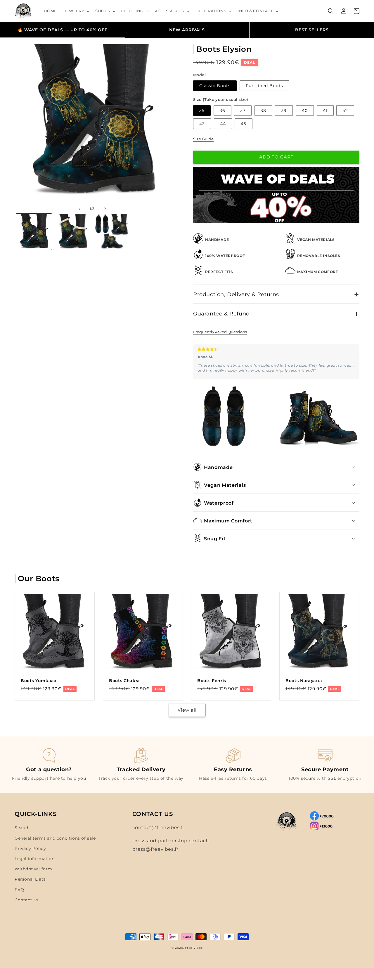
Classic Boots (215, 85)
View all (187, 710)
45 (243, 123)
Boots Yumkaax (39, 680)
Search (22, 827)
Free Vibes (193, 948)
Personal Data (30, 879)
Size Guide (203, 139)
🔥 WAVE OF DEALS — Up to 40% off (63, 29)
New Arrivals (187, 29)
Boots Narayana (303, 680)
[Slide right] (105, 208)
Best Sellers (312, 29)
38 (263, 110)
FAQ (19, 889)
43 (202, 123)
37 (242, 110)
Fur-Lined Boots (264, 85)
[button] (76, 11)
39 (284, 110)
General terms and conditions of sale (55, 838)
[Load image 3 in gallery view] (111, 231)
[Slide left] (79, 208)
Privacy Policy (30, 848)
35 (202, 110)
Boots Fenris (211, 680)
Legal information (34, 858)
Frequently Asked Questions (220, 331)
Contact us (27, 900)
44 (223, 123)
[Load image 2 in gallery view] (72, 231)
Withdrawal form (33, 869)
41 (325, 110)
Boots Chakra (124, 680)
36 (222, 110)
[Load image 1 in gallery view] (34, 231)
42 (345, 110)
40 (305, 110)
